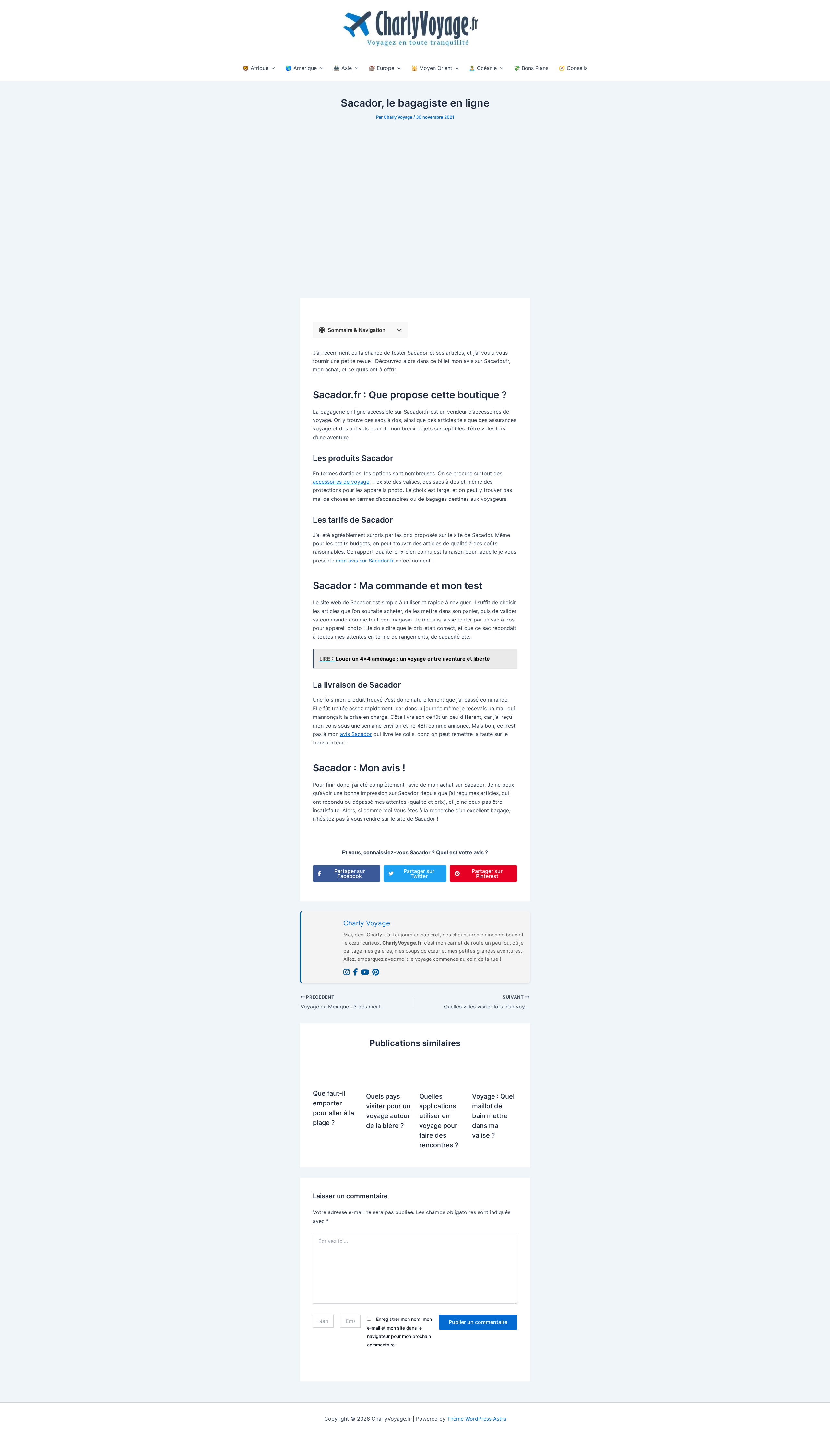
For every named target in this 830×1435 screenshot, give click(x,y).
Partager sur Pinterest (487, 873)
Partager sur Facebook (349, 873)
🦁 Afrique (255, 68)
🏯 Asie (342, 68)
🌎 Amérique (301, 68)
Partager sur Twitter (419, 873)
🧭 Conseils (573, 68)
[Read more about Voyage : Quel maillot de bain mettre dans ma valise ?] (494, 1071)
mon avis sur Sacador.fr (365, 560)
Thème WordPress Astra (476, 1419)
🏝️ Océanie (483, 68)
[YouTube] (365, 972)
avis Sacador (356, 734)
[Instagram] (346, 972)
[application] (271, 68)
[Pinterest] (375, 972)
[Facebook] (355, 972)
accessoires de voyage (341, 481)
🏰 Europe (381, 68)
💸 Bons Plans (531, 68)
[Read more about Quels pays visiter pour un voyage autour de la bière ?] (388, 1071)
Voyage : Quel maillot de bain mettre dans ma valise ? (493, 1115)
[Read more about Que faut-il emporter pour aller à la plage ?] (335, 1069)
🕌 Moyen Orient (431, 68)
